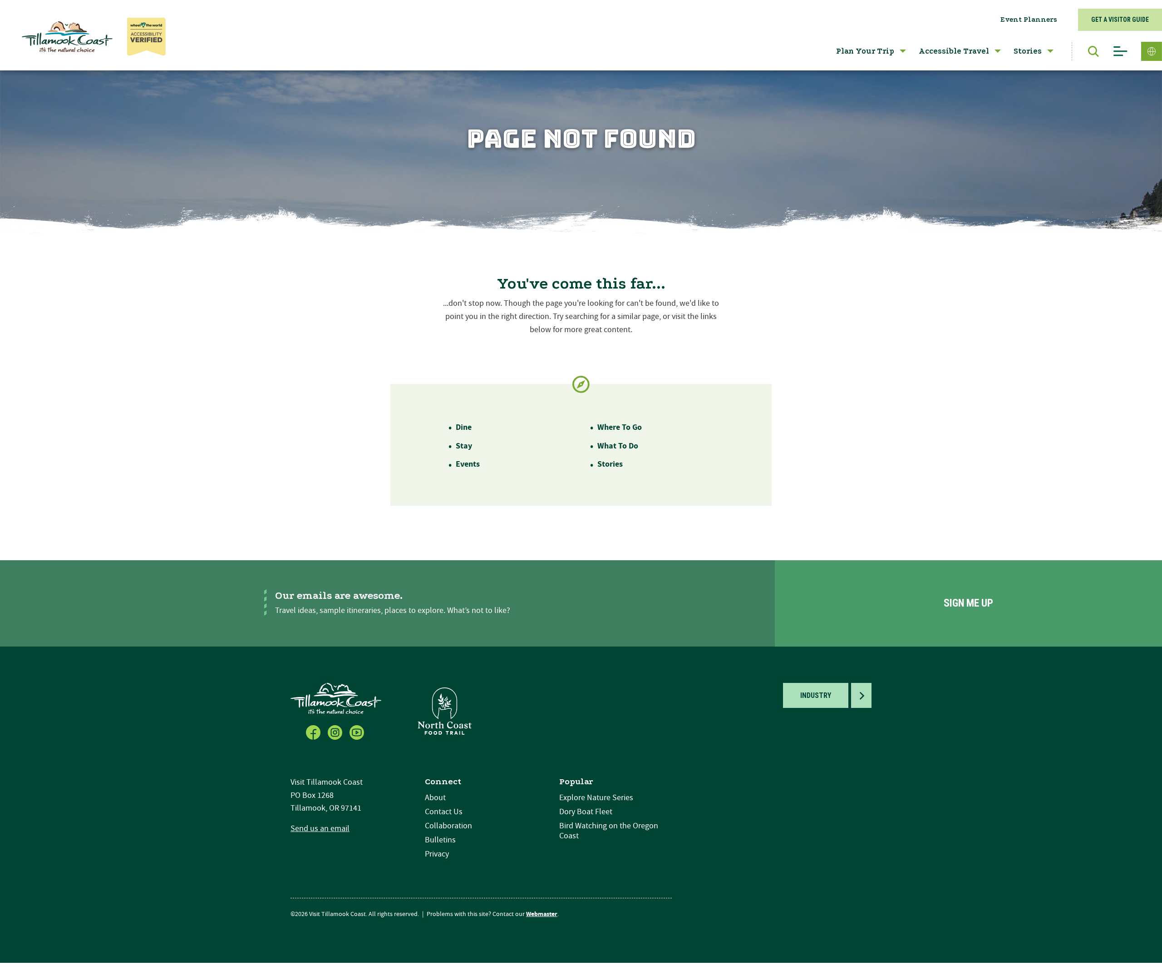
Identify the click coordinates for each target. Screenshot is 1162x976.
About (435, 797)
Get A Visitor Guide (1120, 19)
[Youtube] (358, 731)
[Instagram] (336, 731)
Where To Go (619, 427)
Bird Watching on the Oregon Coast (608, 831)
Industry (815, 695)
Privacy (437, 854)
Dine (464, 427)
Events (468, 464)
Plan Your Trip (865, 51)
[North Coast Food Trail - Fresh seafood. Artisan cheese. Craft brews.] (445, 711)
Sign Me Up (968, 603)
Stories (1028, 51)
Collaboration (448, 826)
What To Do (617, 446)
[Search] (1089, 51)
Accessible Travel (954, 51)
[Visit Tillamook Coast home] (335, 698)
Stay (464, 446)
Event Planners (1028, 19)
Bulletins (440, 840)
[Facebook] (314, 731)
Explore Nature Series (596, 797)
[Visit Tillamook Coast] (67, 36)
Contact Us (444, 812)
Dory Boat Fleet (585, 812)
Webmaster (541, 914)
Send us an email (320, 828)
